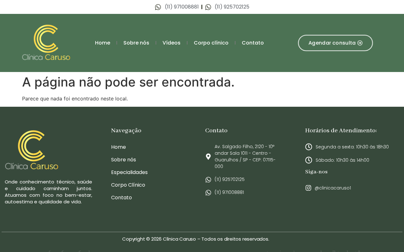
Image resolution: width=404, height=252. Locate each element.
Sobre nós (136, 42)
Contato (253, 42)
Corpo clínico (211, 42)
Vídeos (172, 42)
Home (102, 42)
